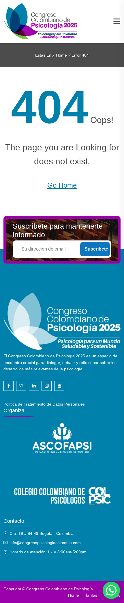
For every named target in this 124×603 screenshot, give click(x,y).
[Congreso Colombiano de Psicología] (40, 21)
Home (61, 55)
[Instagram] (47, 386)
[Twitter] (21, 386)
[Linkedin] (34, 386)
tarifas (91, 595)
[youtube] (59, 386)
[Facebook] (8, 386)
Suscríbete (96, 249)
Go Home (62, 185)
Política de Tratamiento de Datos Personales (44, 404)
